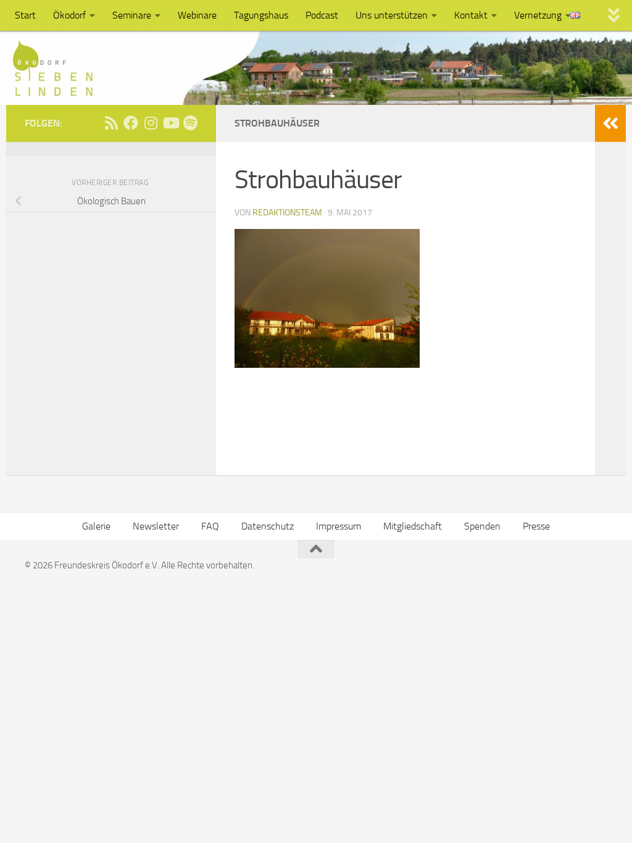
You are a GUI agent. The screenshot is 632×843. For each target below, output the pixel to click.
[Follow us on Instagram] (150, 122)
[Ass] (111, 122)
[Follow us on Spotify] (190, 122)
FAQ (210, 526)
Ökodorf (69, 15)
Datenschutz (267, 526)
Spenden (482, 526)
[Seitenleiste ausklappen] (610, 123)
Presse (536, 526)
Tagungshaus (261, 15)
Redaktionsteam (287, 212)
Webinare (197, 15)
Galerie (96, 526)
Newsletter (156, 526)
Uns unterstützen (392, 15)
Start (25, 15)
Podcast (322, 15)
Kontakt (471, 15)
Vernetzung (538, 15)
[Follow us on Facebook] (130, 122)
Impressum (338, 526)
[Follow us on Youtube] (170, 122)
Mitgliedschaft (412, 526)
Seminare (131, 15)
